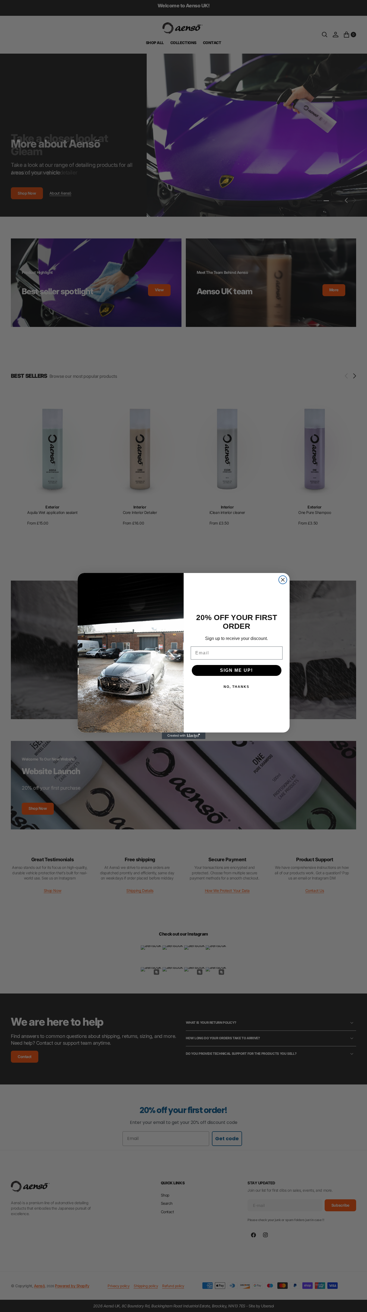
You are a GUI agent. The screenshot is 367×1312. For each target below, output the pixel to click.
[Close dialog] (283, 580)
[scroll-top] (358, 1302)
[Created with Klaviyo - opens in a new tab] (183, 735)
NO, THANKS (236, 687)
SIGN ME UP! (236, 670)
